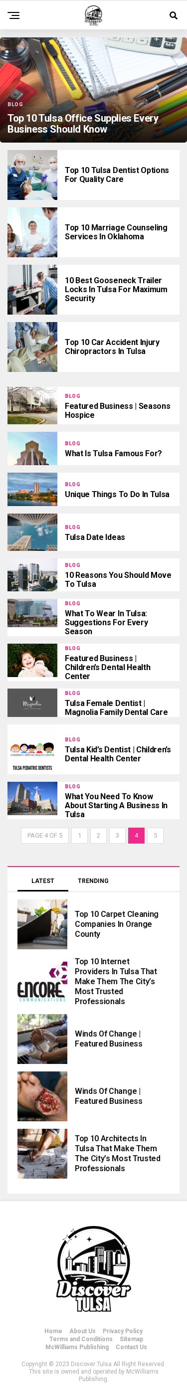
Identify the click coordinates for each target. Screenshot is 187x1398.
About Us (82, 1331)
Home (53, 1331)
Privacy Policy (123, 1331)
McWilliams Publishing (77, 1347)
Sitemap (131, 1339)
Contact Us (131, 1347)
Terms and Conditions (81, 1339)
